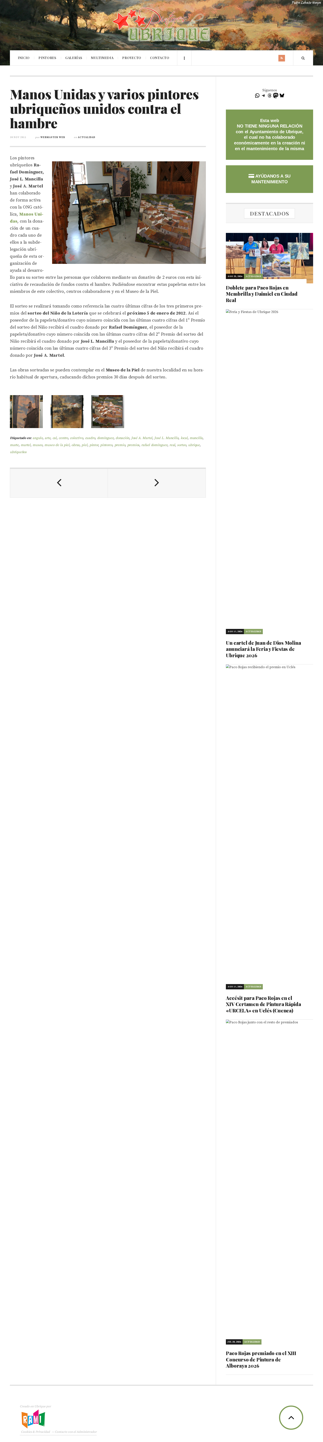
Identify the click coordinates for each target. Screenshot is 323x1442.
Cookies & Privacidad (35, 1432)
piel (84, 445)
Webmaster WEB (52, 137)
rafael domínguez (154, 445)
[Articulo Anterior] (59, 483)
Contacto (159, 58)
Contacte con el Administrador (76, 1432)
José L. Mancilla (166, 438)
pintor (93, 445)
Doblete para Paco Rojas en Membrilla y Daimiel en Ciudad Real (262, 293)
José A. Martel (141, 438)
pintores (106, 445)
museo (37, 445)
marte (14, 445)
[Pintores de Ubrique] (161, 25)
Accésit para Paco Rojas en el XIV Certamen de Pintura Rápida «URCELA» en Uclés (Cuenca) (263, 1004)
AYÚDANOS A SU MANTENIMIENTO (270, 179)
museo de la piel (56, 445)
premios (133, 445)
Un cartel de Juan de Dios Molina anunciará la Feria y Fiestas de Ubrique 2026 (263, 649)
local (184, 438)
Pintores (47, 58)
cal (55, 438)
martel (26, 445)
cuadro (90, 438)
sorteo (181, 445)
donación (122, 438)
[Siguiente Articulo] (157, 483)
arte (47, 438)
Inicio (24, 58)
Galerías (73, 58)
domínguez (105, 438)
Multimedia (102, 58)
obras (75, 445)
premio (119, 445)
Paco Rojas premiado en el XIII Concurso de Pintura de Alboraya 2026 (261, 1359)
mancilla (196, 438)
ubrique (194, 445)
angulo (38, 438)
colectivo (76, 438)
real (172, 445)
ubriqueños (18, 452)
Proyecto (131, 58)
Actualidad (86, 137)
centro (63, 438)
